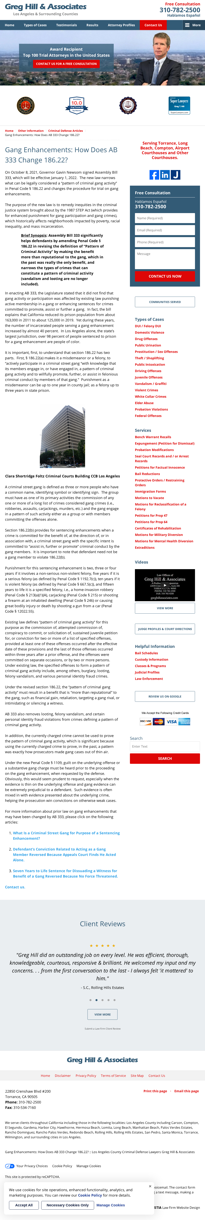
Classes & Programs (150, 666)
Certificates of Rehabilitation (158, 528)
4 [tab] (109, 1000)
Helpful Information (155, 646)
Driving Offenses (148, 371)
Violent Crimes (146, 390)
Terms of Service (113, 1075)
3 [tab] (102, 1000)
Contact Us (153, 25)
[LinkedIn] (165, 175)
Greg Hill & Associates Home (45, 10)
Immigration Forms (150, 491)
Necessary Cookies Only (68, 1205)
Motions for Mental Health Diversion (164, 541)
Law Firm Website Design (175, 1207)
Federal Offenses (148, 416)
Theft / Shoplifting (149, 358)
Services (143, 430)
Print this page (156, 1091)
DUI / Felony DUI (148, 326)
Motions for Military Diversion (159, 534)
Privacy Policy (86, 1075)
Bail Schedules (146, 653)
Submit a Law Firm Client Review (103, 1028)
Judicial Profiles (147, 672)
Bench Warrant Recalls (153, 437)
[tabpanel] (102, 966)
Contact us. (15, 887)
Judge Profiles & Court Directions (165, 629)
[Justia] (175, 175)
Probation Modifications (154, 450)
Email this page (186, 1091)
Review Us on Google (165, 696)
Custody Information (151, 659)
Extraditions (145, 547)
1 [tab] (90, 1000)
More (196, 25)
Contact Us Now (165, 276)
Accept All (24, 1205)
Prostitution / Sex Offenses (156, 351)
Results (92, 25)
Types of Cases (35, 25)
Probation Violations (151, 409)
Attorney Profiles (121, 25)
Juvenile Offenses (149, 377)
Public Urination (148, 345)
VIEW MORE (165, 608)
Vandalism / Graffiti (151, 384)
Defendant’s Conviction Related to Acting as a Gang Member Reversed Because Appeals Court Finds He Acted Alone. (64, 854)
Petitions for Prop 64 (151, 522)
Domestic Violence (149, 332)
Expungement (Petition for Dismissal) (164, 443)
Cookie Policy (62, 1166)
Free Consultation (152, 192)
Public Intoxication (150, 364)
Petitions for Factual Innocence (160, 467)
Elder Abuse (144, 403)
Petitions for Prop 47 (151, 515)
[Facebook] (154, 175)
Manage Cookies (88, 1166)
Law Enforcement (149, 678)
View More (102, 1014)
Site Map (137, 1075)
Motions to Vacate (149, 498)
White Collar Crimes (150, 396)
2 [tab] (96, 1000)
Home (9, 25)
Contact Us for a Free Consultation (66, 64)
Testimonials (66, 25)
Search (165, 758)
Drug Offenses (146, 339)
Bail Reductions (147, 474)
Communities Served (165, 302)
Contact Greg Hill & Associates (180, 10)
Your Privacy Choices (32, 1166)
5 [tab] (115, 1000)
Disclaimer (63, 1075)
